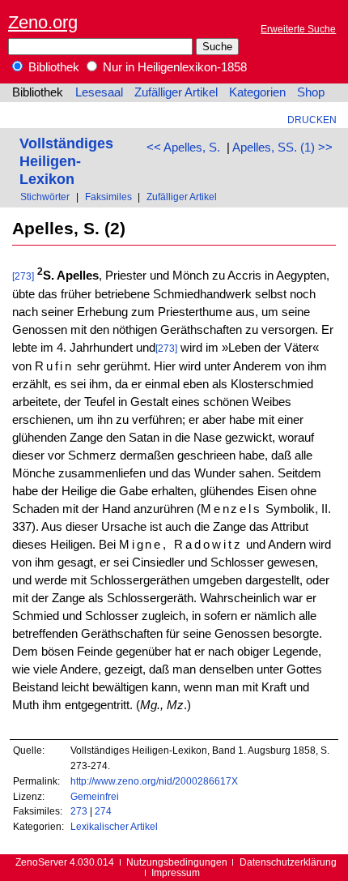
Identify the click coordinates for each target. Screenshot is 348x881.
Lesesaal (99, 92)
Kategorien (257, 92)
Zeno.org (43, 22)
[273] (23, 276)
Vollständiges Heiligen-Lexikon (66, 161)
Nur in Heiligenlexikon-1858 (173, 67)
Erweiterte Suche (298, 29)
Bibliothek (52, 67)
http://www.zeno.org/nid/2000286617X (154, 781)
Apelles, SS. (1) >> (282, 147)
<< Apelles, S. (183, 147)
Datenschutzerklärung (288, 862)
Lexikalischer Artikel (114, 826)
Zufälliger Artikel (176, 92)
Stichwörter (45, 196)
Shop (311, 92)
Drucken (312, 119)
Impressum (175, 872)
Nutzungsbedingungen (176, 862)
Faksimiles (108, 196)
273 (78, 811)
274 (103, 811)
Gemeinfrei (94, 796)
